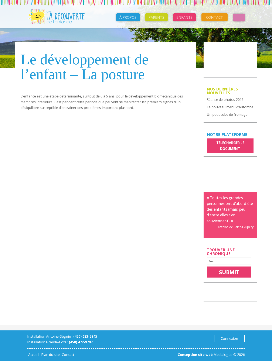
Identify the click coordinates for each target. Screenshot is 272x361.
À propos (127, 17)
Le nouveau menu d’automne (230, 107)
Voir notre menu (224, 47)
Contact (214, 17)
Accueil (33, 354)
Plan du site (50, 354)
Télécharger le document (230, 145)
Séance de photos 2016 (225, 99)
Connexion (229, 338)
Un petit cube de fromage (227, 114)
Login (239, 17)
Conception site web (195, 354)
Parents (156, 17)
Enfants (184, 17)
